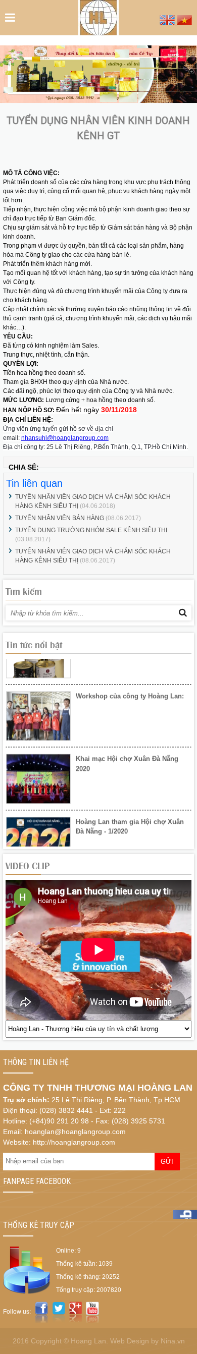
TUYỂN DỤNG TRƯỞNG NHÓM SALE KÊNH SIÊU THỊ (91, 530)
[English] (168, 23)
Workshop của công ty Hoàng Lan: (130, 666)
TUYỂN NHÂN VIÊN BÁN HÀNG (60, 518)
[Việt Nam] (184, 23)
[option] (98, 689)
